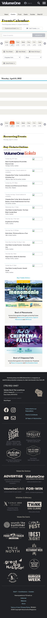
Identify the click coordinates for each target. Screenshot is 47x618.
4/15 (34, 43)
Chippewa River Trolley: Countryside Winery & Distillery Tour (17, 176)
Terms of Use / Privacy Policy (20, 607)
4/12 (17, 43)
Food (19, 14)
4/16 (39, 43)
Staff (15, 591)
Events (13, 14)
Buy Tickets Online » (23, 278)
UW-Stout (28, 319)
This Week (9, 51)
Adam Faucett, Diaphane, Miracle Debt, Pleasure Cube (16, 163)
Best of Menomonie (23, 312)
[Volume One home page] (12, 3)
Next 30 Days (35, 51)
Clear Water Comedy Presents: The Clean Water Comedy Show (16, 211)
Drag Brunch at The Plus (12, 221)
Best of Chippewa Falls (23, 358)
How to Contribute (31, 414)
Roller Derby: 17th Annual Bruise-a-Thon (16, 233)
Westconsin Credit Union (24, 317)
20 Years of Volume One (33, 418)
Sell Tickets (34, 28)
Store (23, 603)
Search (38, 35)
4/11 (12, 43)
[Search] (38, 3)
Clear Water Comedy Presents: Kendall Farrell (16, 269)
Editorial (23, 598)
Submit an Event (12, 28)
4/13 (23, 43)
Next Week (21, 51)
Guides (32, 14)
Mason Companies (17, 363)
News (6, 14)
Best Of (40, 14)
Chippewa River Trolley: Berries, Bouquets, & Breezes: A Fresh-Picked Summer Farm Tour (17, 200)
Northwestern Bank (32, 363)
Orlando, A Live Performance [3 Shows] (16, 186)
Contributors (23, 591)
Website (23, 601)
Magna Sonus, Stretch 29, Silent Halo (15, 256)
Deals (26, 14)
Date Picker (9, 63)
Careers (31, 591)
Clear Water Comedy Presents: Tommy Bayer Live (17, 246)
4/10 (6, 43)
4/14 (28, 43)
